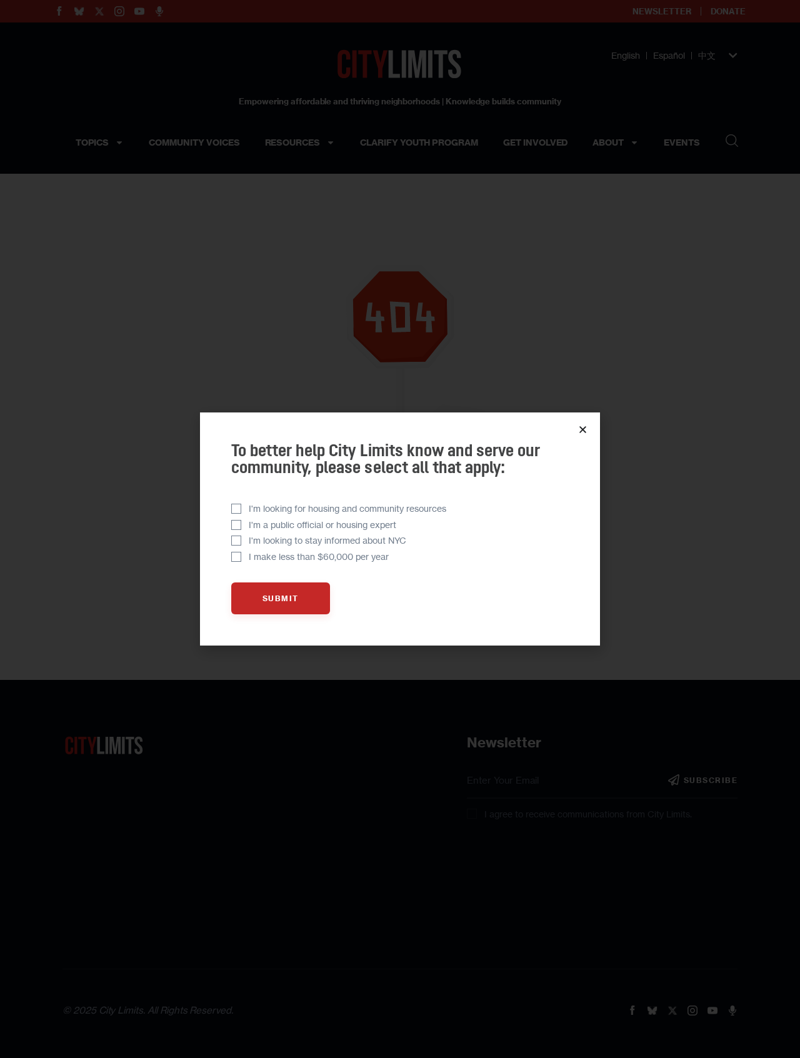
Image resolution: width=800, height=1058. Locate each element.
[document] (400, 529)
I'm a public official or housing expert (322, 524)
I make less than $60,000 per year (319, 556)
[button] (583, 429)
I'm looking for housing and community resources (347, 508)
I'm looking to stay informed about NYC (327, 540)
